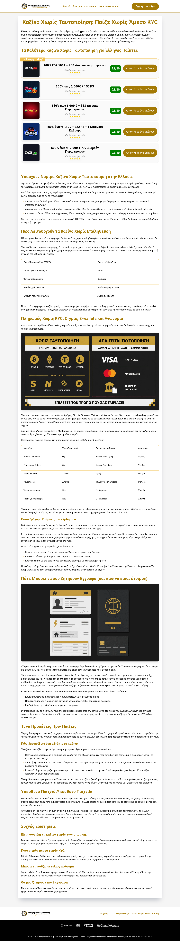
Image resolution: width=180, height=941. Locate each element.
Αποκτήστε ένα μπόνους (140, 68)
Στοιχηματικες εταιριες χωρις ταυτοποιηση (96, 6)
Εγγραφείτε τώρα (145, 6)
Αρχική (66, 6)
